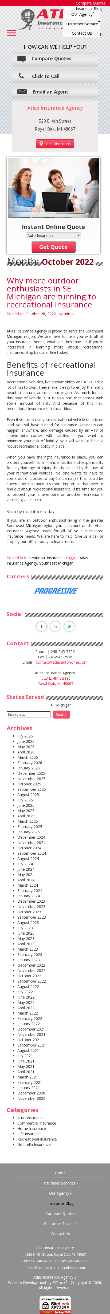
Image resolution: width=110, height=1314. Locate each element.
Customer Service (82, 23)
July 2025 (25, 799)
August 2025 (28, 794)
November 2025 (31, 778)
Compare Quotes (51, 58)
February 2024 (29, 890)
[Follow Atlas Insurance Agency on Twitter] (69, 625)
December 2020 (31, 1093)
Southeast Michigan (56, 563)
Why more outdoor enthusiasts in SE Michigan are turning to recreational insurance (51, 292)
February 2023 (29, 954)
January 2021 (28, 1087)
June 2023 (25, 933)
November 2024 (31, 842)
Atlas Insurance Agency (53, 1277)
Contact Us (82, 33)
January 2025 (28, 831)
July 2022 (25, 991)
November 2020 (31, 1098)
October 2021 (29, 1039)
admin (69, 313)
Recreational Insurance (44, 557)
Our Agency (59, 1193)
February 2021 (29, 1082)
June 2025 (25, 805)
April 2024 (25, 879)
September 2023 (31, 917)
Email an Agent (92, 13)
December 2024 (31, 837)
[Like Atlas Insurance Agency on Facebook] (41, 625)
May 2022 (25, 1002)
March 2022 (27, 1013)
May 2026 (25, 746)
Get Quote (53, 246)
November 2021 (31, 1034)
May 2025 (25, 810)
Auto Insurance (30, 1117)
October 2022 (29, 975)
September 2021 (31, 1045)
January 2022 (28, 1023)
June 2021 (25, 1061)
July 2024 (25, 863)
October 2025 (29, 783)
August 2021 (28, 1050)
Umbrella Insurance (34, 1144)
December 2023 (31, 901)
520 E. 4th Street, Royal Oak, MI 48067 (56, 1254)
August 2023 (28, 922)
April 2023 (25, 943)
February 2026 (29, 762)
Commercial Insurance (36, 1123)
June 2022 (25, 997)
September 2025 (31, 789)
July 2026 (25, 736)
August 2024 (28, 858)
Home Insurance (31, 1128)
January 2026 (28, 767)
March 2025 (27, 821)
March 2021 (27, 1077)
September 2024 (31, 853)
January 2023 (28, 959)
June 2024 (25, 869)
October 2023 (29, 911)
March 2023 (27, 949)
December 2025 (31, 773)
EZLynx (59, 1282)
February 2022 (29, 1018)
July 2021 (25, 1055)
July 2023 (25, 927)
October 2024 (29, 847)
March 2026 (27, 757)
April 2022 (25, 1007)
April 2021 (25, 1071)
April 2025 (25, 815)
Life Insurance (29, 1133)
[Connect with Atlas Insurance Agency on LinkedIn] (55, 625)
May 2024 (25, 874)
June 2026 (25, 741)
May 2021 (25, 1066)
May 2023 (25, 938)
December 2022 (31, 965)
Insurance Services (59, 1183)
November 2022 (31, 970)
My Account (92, 19)
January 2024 (28, 895)
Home (60, 1172)
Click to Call (46, 76)
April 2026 (25, 752)
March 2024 (27, 885)
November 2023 (31, 906)
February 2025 (29, 826)
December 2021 (31, 1029)
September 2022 (31, 981)
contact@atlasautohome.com (62, 662)
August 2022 (28, 986)
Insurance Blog (89, 8)
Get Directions (58, 143)
